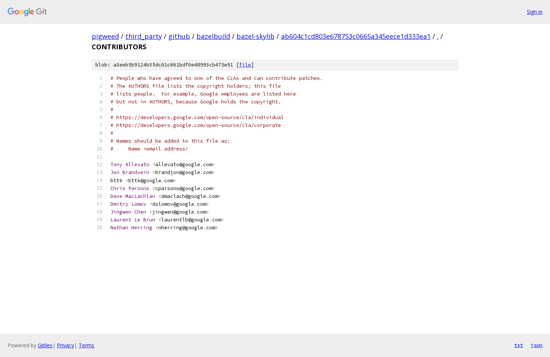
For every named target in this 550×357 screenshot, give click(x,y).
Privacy (65, 345)
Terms (86, 345)
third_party (143, 36)
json (537, 345)
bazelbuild (213, 36)
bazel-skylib (255, 36)
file (245, 65)
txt (518, 345)
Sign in (535, 11)
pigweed (105, 36)
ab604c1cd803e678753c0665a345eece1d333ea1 (356, 36)
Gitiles (45, 345)
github (179, 36)
